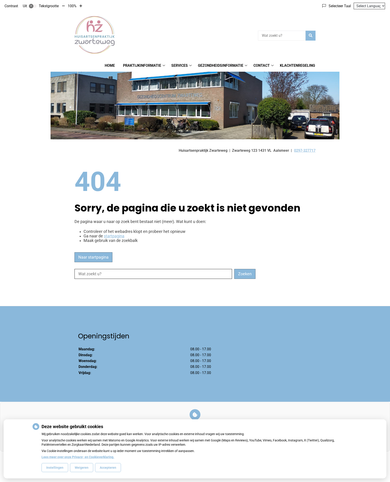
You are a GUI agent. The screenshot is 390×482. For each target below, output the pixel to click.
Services (179, 65)
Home (110, 65)
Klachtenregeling (297, 65)
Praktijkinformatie (142, 65)
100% (72, 6)
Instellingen (54, 467)
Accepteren (108, 467)
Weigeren (81, 467)
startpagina (114, 236)
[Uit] (33, 6)
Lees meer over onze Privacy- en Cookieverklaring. (78, 457)
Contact (261, 65)
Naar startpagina (93, 257)
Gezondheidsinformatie (220, 65)
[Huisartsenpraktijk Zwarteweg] (94, 35)
